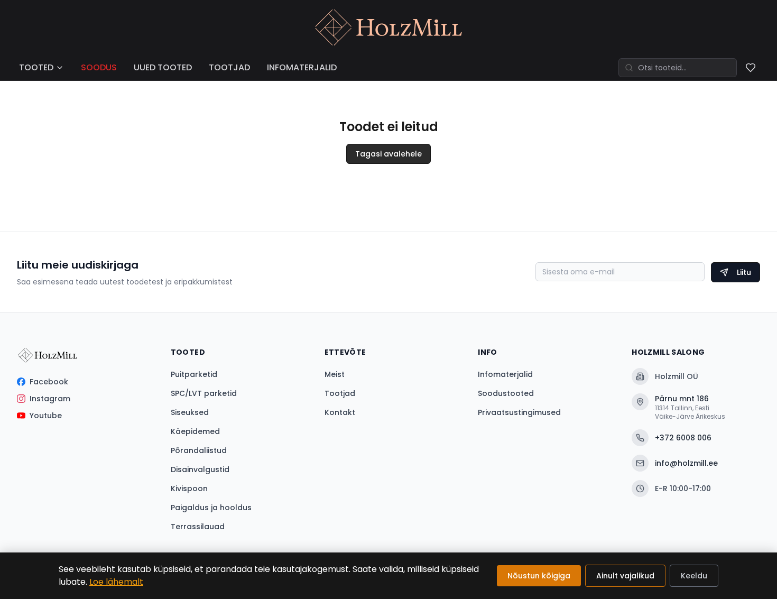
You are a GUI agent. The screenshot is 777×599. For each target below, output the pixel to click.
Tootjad (340, 393)
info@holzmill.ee (686, 463)
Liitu (744, 272)
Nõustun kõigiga (538, 575)
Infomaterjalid (505, 374)
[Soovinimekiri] (750, 67)
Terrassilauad (198, 526)
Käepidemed (195, 431)
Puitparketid (194, 374)
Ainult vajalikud (625, 575)
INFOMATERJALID (302, 67)
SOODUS (99, 67)
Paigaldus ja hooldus (211, 507)
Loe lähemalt (116, 582)
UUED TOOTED (163, 67)
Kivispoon (189, 488)
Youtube (46, 415)
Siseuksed (190, 412)
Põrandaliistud (199, 450)
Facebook (49, 381)
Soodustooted (506, 393)
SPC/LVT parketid (204, 393)
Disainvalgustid (200, 469)
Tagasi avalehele (388, 154)
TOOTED (36, 67)
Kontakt (340, 412)
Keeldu (694, 575)
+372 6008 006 (683, 437)
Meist (335, 374)
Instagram (50, 398)
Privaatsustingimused (519, 412)
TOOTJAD (229, 67)
